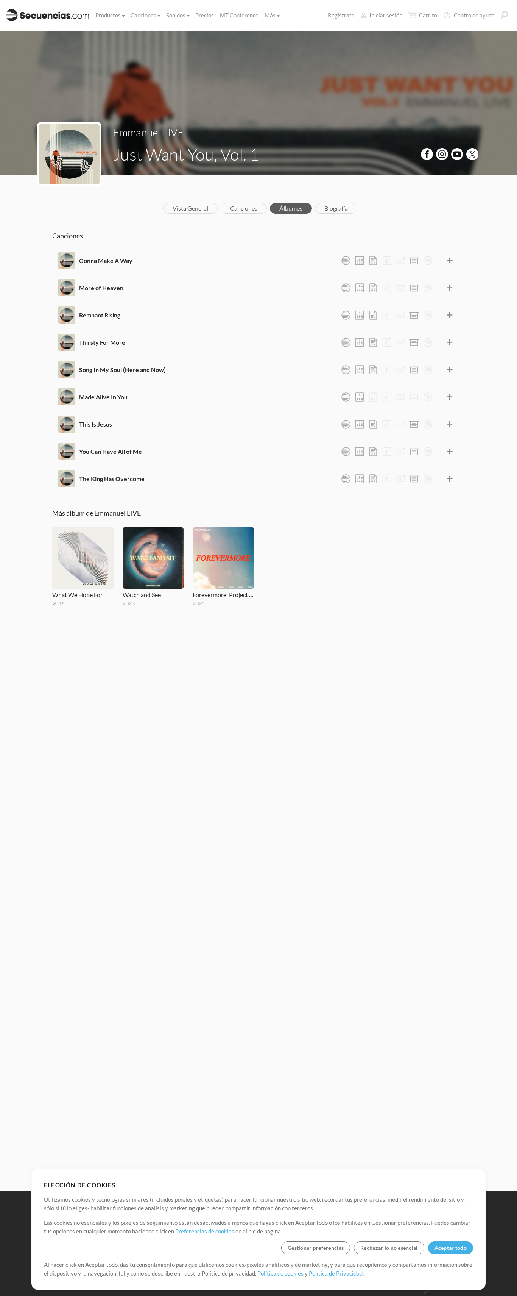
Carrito (428, 15)
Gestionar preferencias (316, 1247)
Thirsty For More (102, 342)
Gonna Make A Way (105, 260)
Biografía (336, 208)
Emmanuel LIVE (148, 132)
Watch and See (142, 594)
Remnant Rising (99, 315)
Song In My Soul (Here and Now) (122, 369)
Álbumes (290, 208)
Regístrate (341, 15)
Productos (108, 15)
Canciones (143, 15)
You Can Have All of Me (110, 451)
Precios (204, 15)
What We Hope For (77, 594)
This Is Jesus (95, 424)
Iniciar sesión (385, 15)
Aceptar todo (450, 1247)
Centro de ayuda (474, 15)
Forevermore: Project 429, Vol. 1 (223, 594)
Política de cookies (280, 1273)
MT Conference (239, 15)
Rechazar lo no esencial (388, 1247)
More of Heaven (101, 287)
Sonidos (175, 15)
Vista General (190, 208)
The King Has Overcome (112, 478)
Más (270, 15)
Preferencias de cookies (204, 1231)
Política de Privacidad (336, 1273)
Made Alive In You (103, 396)
